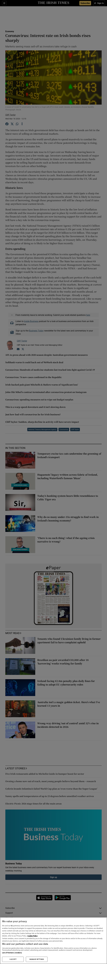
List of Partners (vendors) (12, 953)
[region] (53, 940)
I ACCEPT (12, 959)
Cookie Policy (32, 936)
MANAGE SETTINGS (36, 959)
